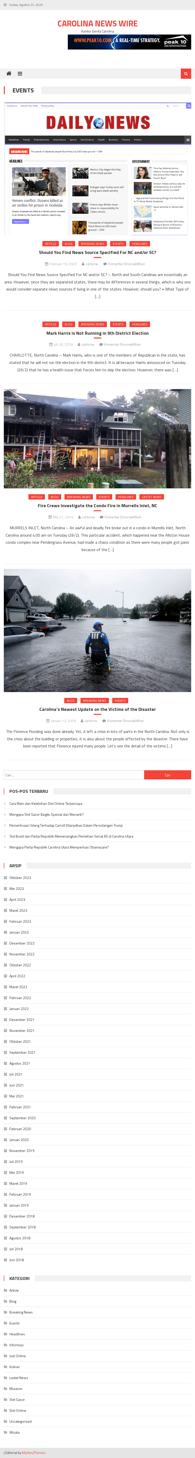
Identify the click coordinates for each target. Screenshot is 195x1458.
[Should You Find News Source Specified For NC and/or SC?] (97, 168)
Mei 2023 (16, 888)
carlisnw (92, 263)
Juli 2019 (16, 1161)
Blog (69, 243)
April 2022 (17, 976)
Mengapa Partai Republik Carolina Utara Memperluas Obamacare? (59, 847)
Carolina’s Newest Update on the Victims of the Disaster (97, 709)
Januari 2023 (19, 932)
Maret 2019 (18, 1183)
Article (50, 243)
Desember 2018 (22, 1216)
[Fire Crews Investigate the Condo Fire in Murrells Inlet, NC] (97, 438)
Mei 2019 (16, 1172)
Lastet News (151, 496)
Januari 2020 (19, 1139)
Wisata (14, 1432)
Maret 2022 (18, 986)
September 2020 (22, 1117)
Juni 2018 (16, 1259)
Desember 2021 (22, 1019)
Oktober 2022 (20, 965)
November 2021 (22, 1030)
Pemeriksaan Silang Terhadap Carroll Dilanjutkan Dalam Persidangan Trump (66, 825)
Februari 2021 (20, 1107)
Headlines (140, 243)
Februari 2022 (20, 997)
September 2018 (22, 1227)
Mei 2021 (16, 1096)
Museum (15, 1388)
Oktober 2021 (20, 1041)
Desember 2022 (22, 943)
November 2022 (22, 954)
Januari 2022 (19, 1008)
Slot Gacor (17, 1399)
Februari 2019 (20, 1194)
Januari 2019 (19, 1205)
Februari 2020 (20, 1128)
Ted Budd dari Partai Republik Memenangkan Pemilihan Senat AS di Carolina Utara (71, 836)
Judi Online (17, 1355)
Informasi (16, 1345)
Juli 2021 (16, 1074)
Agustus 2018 (19, 1238)
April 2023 (17, 899)
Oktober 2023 (20, 877)
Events (118, 243)
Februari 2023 (20, 921)
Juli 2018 (16, 1249)
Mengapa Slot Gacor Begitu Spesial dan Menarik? (46, 814)
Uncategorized (20, 1421)
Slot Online (17, 1410)
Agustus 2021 (19, 1063)
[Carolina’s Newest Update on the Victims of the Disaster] (97, 630)
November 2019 (22, 1150)
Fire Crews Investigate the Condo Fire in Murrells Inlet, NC (97, 505)
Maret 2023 (18, 910)
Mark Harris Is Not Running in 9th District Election (97, 333)
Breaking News (92, 243)
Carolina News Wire (98, 23)
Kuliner (14, 1366)
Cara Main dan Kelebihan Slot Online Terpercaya (45, 803)
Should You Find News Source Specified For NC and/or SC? (97, 252)
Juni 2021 (16, 1085)
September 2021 (22, 1052)
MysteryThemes (33, 1452)
